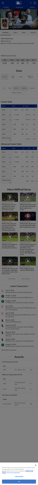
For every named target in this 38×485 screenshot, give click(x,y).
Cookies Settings (19, 476)
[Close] (35, 465)
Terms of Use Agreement (13, 472)
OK (19, 481)
